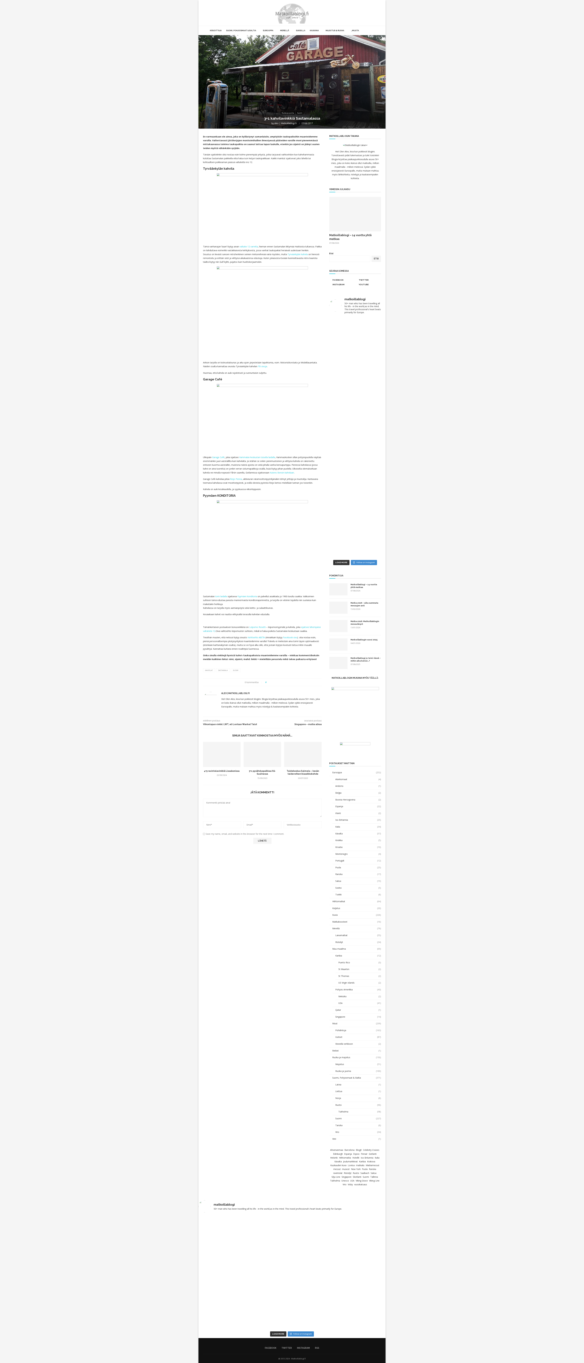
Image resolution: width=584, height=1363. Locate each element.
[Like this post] (268, 682)
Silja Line (336, 1176)
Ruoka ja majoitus (356, 1057)
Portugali (358, 860)
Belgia (358, 792)
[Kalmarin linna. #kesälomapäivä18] (368, 554)
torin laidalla (221, 596)
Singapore (358, 1016)
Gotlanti (373, 1153)
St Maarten (359, 969)
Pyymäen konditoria (247, 596)
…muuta (355, 30)
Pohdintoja (358, 1030)
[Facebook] (367, 13)
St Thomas (359, 976)
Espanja (358, 806)
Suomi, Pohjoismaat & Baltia (241, 30)
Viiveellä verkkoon (358, 1043)
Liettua (358, 1091)
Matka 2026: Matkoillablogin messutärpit (365, 622)
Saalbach (364, 1173)
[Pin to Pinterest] (277, 682)
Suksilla (300, 30)
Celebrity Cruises (371, 1149)
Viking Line (374, 1180)
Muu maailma (356, 948)
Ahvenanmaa (336, 1149)
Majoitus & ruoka (335, 30)
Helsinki (334, 1157)
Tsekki (358, 894)
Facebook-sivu (290, 637)
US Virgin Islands (359, 982)
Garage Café (218, 457)
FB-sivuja (262, 366)
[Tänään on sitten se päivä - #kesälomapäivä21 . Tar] (341, 463)
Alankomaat (358, 779)
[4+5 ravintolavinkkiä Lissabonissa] (222, 754)
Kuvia (356, 914)
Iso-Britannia (358, 819)
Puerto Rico (359, 962)
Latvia (358, 1084)
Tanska (358, 1125)
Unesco (345, 1180)
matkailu (360, 1165)
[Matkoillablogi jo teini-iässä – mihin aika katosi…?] (338, 663)
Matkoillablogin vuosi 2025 (364, 640)
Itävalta (358, 833)
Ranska (358, 874)
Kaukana (314, 30)
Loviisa (351, 1165)
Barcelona (349, 1149)
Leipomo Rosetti (257, 627)
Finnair (364, 1153)
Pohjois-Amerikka (358, 989)
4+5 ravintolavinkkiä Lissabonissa (222, 771)
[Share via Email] (280, 682)
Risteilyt (358, 942)
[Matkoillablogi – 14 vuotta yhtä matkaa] (355, 214)
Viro (358, 1132)
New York (356, 1169)
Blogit (359, 1149)
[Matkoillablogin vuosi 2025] (338, 644)
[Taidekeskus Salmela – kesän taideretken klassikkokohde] (303, 754)
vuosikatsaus (360, 1184)
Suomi (235, 670)
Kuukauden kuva (338, 1165)
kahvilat (209, 670)
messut (337, 1169)
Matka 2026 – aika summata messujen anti (364, 604)
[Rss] (377, 13)
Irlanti (358, 813)
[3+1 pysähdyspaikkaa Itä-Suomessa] (262, 754)
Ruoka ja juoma (358, 1071)
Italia (358, 826)
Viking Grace (362, 1180)
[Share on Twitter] (274, 682)
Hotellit (355, 1157)
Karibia (358, 955)
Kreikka (358, 840)
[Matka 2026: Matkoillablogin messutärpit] (338, 626)
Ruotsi (358, 1104)
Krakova (371, 1161)
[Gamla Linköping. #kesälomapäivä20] (368, 380)
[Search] (380, 12)
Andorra (358, 786)
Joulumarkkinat (350, 1161)
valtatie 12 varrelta (249, 246)
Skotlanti (357, 1176)
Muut (356, 1023)
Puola (358, 867)
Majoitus (358, 1064)
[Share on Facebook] (271, 682)
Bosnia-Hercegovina (358, 799)
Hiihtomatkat (356, 901)
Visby (350, 1184)
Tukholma (359, 1111)
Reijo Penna (236, 479)
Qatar (358, 1009)
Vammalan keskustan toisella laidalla (257, 457)
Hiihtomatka (345, 1157)
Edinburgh (338, 1153)
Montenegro (358, 853)
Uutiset (358, 1037)
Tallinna (374, 1176)
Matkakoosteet (356, 921)
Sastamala (223, 670)
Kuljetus (356, 908)
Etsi (331, 253)
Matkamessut (372, 1165)
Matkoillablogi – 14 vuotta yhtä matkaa (350, 237)
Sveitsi (358, 887)
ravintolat (337, 1173)
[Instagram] (374, 13)
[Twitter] (371, 13)
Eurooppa (268, 30)
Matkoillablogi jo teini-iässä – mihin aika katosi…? (366, 659)
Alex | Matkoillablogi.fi (285, 123)
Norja (358, 1098)
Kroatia (358, 847)
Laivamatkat (358, 935)
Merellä (284, 30)
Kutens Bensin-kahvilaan (282, 472)
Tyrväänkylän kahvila (298, 254)
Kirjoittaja (216, 30)
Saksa (358, 881)
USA (359, 1003)
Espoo (356, 1153)
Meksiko (359, 996)
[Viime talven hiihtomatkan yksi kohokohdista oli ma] (341, 330)
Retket (356, 1050)
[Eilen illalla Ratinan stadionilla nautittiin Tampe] (368, 346)
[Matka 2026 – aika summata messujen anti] (338, 608)
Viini (356, 1138)
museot (346, 1169)
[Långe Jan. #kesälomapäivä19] (341, 554)
